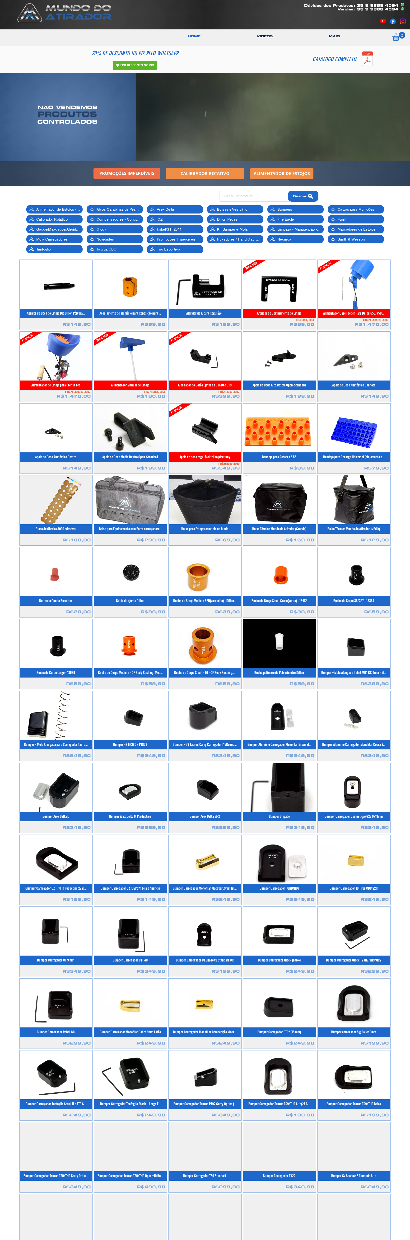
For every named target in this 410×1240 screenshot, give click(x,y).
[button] (334, 36)
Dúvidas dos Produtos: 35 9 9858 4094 (351, 5)
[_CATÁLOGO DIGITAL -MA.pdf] (367, 59)
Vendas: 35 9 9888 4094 (367, 9)
